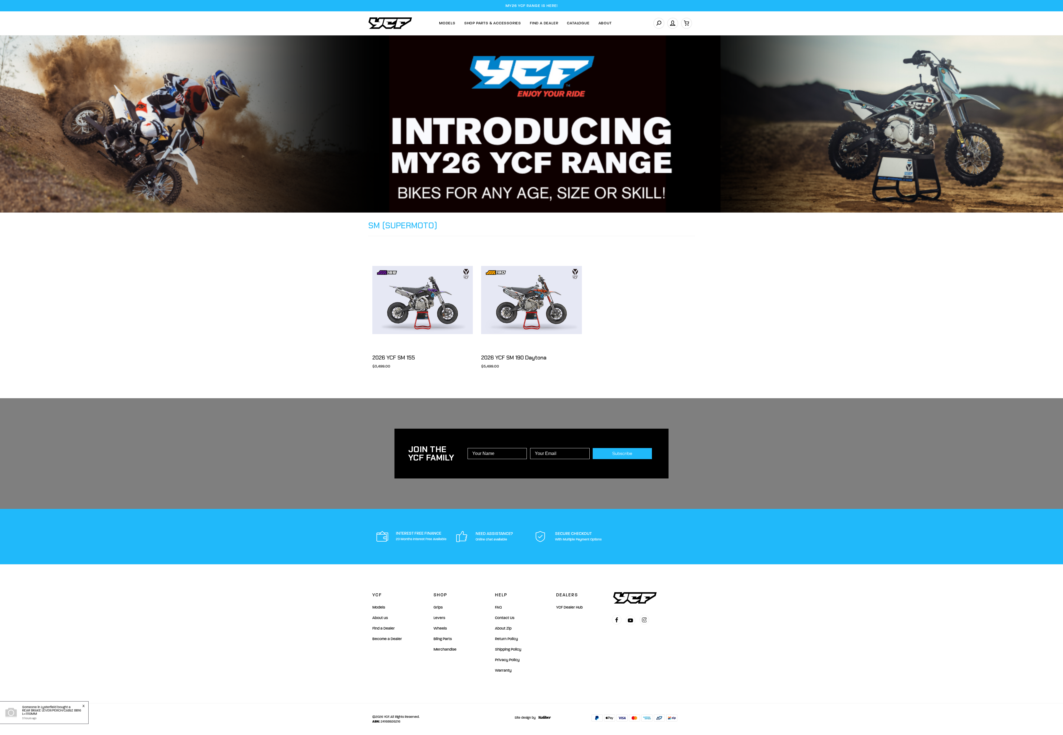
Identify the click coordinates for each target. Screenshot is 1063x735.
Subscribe (622, 453)
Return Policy (506, 638)
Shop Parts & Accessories (492, 23)
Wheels (440, 628)
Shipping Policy (508, 649)
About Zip (503, 628)
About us (380, 617)
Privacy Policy (507, 660)
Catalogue (578, 23)
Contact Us (504, 617)
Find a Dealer (383, 628)
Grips (438, 607)
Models (447, 23)
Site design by (525, 718)
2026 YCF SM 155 (393, 357)
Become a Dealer (387, 638)
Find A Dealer (544, 23)
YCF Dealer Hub (569, 607)
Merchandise (445, 649)
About (605, 23)
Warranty (503, 670)
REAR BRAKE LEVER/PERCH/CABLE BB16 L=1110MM (51, 712)
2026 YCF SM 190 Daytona (513, 357)
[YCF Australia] (390, 23)
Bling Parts (443, 638)
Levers (439, 617)
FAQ (498, 607)
